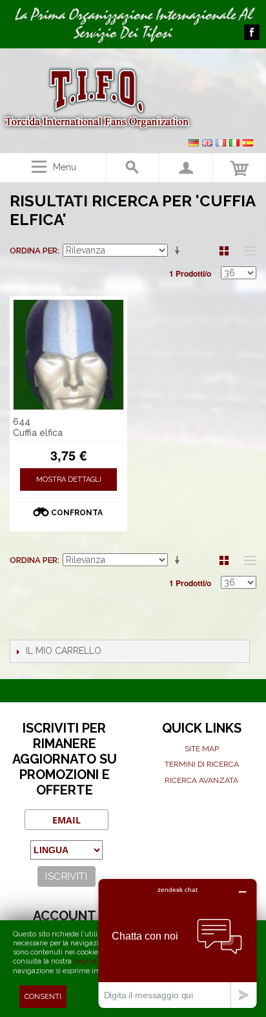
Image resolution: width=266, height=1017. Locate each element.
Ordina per (33, 250)
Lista (246, 251)
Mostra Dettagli (68, 479)
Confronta (77, 512)
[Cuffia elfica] (68, 354)
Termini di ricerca (202, 764)
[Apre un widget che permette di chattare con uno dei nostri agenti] (177, 943)
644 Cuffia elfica (38, 427)
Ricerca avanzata (201, 780)
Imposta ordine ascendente (179, 251)
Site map (202, 748)
